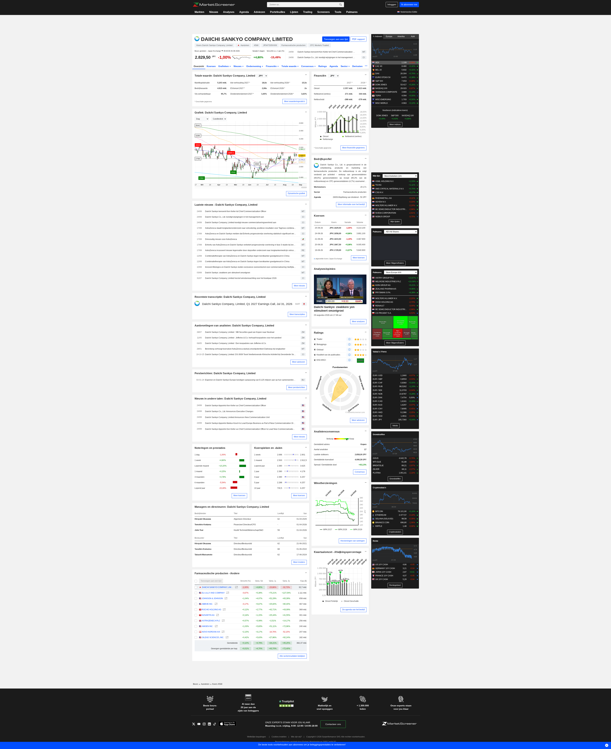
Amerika (401, 36)
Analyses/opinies (325, 269)
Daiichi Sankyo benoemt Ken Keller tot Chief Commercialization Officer (327, 52)
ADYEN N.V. (380, 202)
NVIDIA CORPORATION (385, 213)
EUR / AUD (377, 405)
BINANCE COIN (382, 522)
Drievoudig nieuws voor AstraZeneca (221, 239)
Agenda (244, 12)
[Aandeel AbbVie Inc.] (215, 604)
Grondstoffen (379, 434)
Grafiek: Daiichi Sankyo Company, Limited (221, 112)
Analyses (228, 12)
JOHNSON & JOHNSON (212, 598)
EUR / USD (378, 375)
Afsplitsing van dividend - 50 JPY (352, 197)
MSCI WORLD (381, 103)
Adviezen (259, 12)
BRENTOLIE (378, 465)
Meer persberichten (296, 387)
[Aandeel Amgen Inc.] (216, 626)
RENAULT (379, 306)
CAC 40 (378, 66)
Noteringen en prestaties (210, 448)
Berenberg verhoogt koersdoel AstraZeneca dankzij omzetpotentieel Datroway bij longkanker (245, 349)
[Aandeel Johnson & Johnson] (225, 598)
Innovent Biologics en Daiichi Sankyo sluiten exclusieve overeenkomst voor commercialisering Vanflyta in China (250, 267)
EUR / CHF (377, 383)
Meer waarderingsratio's (294, 101)
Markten (199, 12)
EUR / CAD (378, 401)
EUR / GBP (377, 379)
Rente (375, 541)
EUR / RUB (378, 386)
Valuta (395, 425)
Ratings (322, 66)
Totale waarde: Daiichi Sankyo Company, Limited (225, 75)
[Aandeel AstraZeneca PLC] (223, 620)
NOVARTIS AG (208, 615)
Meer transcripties (297, 314)
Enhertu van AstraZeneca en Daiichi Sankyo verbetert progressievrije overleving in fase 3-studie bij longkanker (250, 245)
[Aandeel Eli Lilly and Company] (227, 593)
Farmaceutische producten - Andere (217, 573)
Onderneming (254, 66)
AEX (377, 62)
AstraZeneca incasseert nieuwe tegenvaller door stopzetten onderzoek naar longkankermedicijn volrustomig (250, 250)
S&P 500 (379, 81)
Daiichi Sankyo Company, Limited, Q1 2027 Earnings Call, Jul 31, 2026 (247, 304)
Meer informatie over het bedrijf (351, 204)
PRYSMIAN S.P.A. (383, 292)
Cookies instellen (279, 737)
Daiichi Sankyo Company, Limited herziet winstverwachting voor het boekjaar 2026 (241, 278)
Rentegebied (395, 585)
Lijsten (294, 12)
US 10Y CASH (381, 564)
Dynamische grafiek (296, 193)
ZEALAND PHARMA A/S (385, 289)
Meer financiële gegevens (353, 148)
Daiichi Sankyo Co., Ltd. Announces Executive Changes (229, 411)
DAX (377, 73)
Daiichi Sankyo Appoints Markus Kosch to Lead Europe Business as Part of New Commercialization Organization (250, 423)
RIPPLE (378, 526)
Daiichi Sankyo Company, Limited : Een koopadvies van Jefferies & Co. (235, 343)
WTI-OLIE (377, 462)
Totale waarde (289, 66)
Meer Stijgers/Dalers (395, 263)
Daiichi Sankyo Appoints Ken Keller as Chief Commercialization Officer (235, 405)
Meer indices (395, 124)
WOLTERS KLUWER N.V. (386, 205)
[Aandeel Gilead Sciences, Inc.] (226, 637)
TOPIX (378, 96)
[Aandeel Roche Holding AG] (223, 609)
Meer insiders (299, 562)
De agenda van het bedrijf (353, 609)
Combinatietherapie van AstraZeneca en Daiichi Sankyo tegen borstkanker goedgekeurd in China (247, 256)
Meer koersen (239, 495)
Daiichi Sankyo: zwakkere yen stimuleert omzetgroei (227, 273)
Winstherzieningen (325, 483)
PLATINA (377, 473)
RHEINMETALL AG (383, 198)
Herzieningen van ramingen (353, 541)
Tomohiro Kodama (203, 524)
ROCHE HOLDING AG (211, 609)
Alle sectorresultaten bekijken (292, 656)
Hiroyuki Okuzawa (203, 519)
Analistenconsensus (327, 431)
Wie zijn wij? (296, 737)
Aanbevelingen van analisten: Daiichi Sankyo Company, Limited (234, 325)
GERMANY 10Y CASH (385, 568)
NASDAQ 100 (381, 88)
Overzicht (199, 66)
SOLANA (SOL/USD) (384, 519)
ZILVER (376, 469)
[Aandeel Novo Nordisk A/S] (222, 632)
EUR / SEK (377, 390)
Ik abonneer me (409, 4)
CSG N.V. (379, 192)
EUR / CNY (378, 409)
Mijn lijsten (395, 221)
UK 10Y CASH (381, 579)
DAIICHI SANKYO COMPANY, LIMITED (217, 587)
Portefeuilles (277, 12)
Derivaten (357, 66)
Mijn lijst (376, 176)
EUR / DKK (377, 397)
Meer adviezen (298, 362)
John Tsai (199, 530)
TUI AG (378, 185)
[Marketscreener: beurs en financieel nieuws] (213, 4)
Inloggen (391, 4)
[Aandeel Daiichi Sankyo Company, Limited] (236, 587)
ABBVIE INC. (207, 604)
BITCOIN (379, 511)
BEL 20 (378, 70)
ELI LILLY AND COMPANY (213, 593)
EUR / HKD (378, 412)
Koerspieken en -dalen (268, 448)
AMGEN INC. (207, 626)
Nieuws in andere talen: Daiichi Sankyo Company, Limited (231, 398)
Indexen (378, 36)
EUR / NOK (378, 394)
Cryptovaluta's (379, 488)
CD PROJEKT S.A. (383, 313)
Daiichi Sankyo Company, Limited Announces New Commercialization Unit (237, 417)
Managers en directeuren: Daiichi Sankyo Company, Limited (232, 506)
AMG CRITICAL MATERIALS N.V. (389, 189)
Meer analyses (358, 321)
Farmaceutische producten (354, 192)
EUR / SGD (378, 416)
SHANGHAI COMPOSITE (386, 92)
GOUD (376, 458)
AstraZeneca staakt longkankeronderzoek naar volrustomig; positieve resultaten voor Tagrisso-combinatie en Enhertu (250, 228)
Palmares (352, 12)
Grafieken (223, 66)
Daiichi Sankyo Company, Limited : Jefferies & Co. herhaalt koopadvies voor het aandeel (243, 338)
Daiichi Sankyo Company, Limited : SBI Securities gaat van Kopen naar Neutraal (239, 332)
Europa (389, 36)
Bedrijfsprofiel (323, 159)
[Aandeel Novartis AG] (217, 615)
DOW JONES (381, 85)
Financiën (271, 66)
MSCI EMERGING (383, 99)
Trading (307, 12)
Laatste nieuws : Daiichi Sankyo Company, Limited (226, 204)
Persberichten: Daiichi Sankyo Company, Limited (225, 373)
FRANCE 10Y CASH (384, 576)
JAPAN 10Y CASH (383, 572)
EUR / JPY (377, 420)
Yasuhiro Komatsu (203, 549)
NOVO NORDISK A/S (211, 632)
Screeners (323, 12)
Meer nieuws (299, 286)
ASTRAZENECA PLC (211, 621)
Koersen (211, 66)
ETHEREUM (380, 515)
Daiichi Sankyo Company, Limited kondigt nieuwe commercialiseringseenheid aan (240, 222)
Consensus (307, 66)
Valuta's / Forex (380, 352)
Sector (344, 66)
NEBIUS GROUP (382, 217)
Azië (413, 36)
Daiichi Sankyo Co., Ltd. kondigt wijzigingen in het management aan (327, 57)
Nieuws (213, 12)
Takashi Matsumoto (203, 555)
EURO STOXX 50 (382, 77)
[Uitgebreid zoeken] (340, 4)
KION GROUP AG (382, 285)
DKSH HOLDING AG (384, 302)
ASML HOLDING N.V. (384, 181)
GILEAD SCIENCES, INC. (213, 637)
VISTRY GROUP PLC (384, 278)
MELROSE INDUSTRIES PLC (388, 281)
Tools (338, 12)
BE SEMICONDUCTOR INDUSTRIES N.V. (391, 209)
